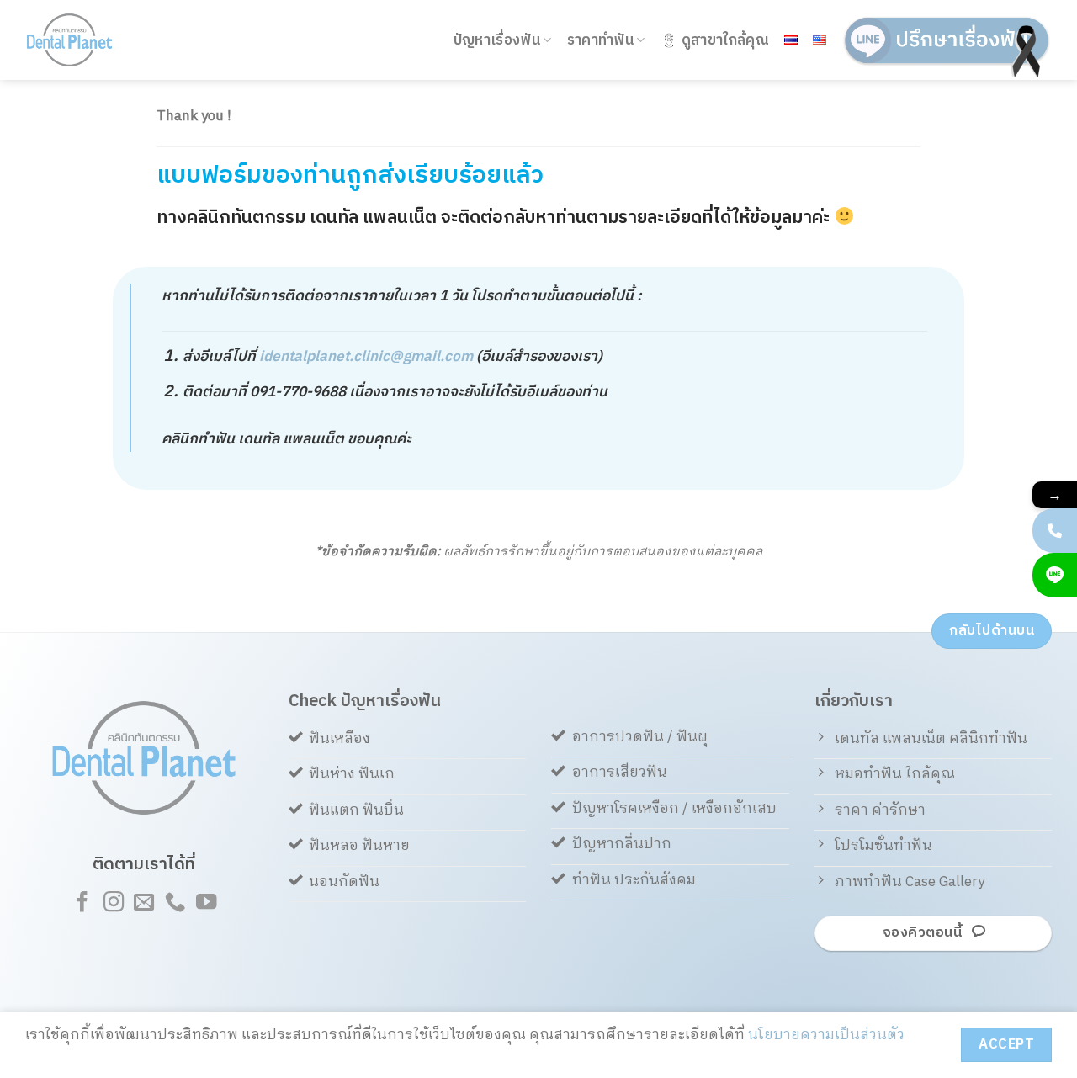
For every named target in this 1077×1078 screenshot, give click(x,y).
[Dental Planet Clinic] (92, 40)
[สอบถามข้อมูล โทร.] (1054, 530)
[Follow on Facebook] (82, 903)
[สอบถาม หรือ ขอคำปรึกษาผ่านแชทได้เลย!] (1054, 575)
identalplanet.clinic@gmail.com (366, 357)
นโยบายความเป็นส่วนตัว (826, 1035)
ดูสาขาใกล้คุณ (725, 40)
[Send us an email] (144, 903)
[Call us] (175, 903)
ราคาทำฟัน (600, 40)
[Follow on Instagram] (113, 903)
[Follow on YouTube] (205, 903)
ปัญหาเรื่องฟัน (497, 40)
